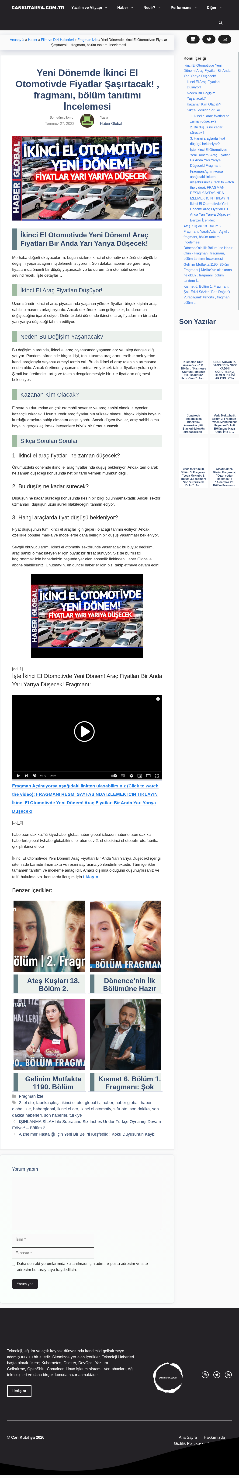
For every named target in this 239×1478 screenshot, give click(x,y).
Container (55, 1369)
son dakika (140, 1109)
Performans (181, 8)
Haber (122, 8)
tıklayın (91, 876)
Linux (70, 1369)
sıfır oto (120, 1109)
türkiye (75, 1115)
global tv (92, 1102)
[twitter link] (216, 1374)
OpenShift (36, 1369)
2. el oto (26, 1102)
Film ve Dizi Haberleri (57, 40)
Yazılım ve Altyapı (86, 8)
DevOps (85, 1363)
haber (108, 1102)
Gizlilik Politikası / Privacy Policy (202, 1443)
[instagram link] (205, 1374)
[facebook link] (228, 1374)
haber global (127, 1102)
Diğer (211, 8)
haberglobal (44, 1109)
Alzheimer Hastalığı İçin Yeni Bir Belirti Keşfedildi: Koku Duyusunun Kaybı (87, 1134)
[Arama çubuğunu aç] (220, 22)
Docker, (70, 1363)
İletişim (19, 1391)
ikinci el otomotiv (95, 1109)
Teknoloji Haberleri (118, 1357)
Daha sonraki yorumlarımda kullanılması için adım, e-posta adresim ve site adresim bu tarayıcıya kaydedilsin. (82, 1266)
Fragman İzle (87, 40)
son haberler (55, 1115)
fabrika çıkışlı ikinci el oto (59, 1102)
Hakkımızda (214, 1437)
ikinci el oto (67, 1109)
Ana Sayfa (188, 1437)
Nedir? (149, 8)
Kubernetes (51, 1363)
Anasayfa (17, 40)
